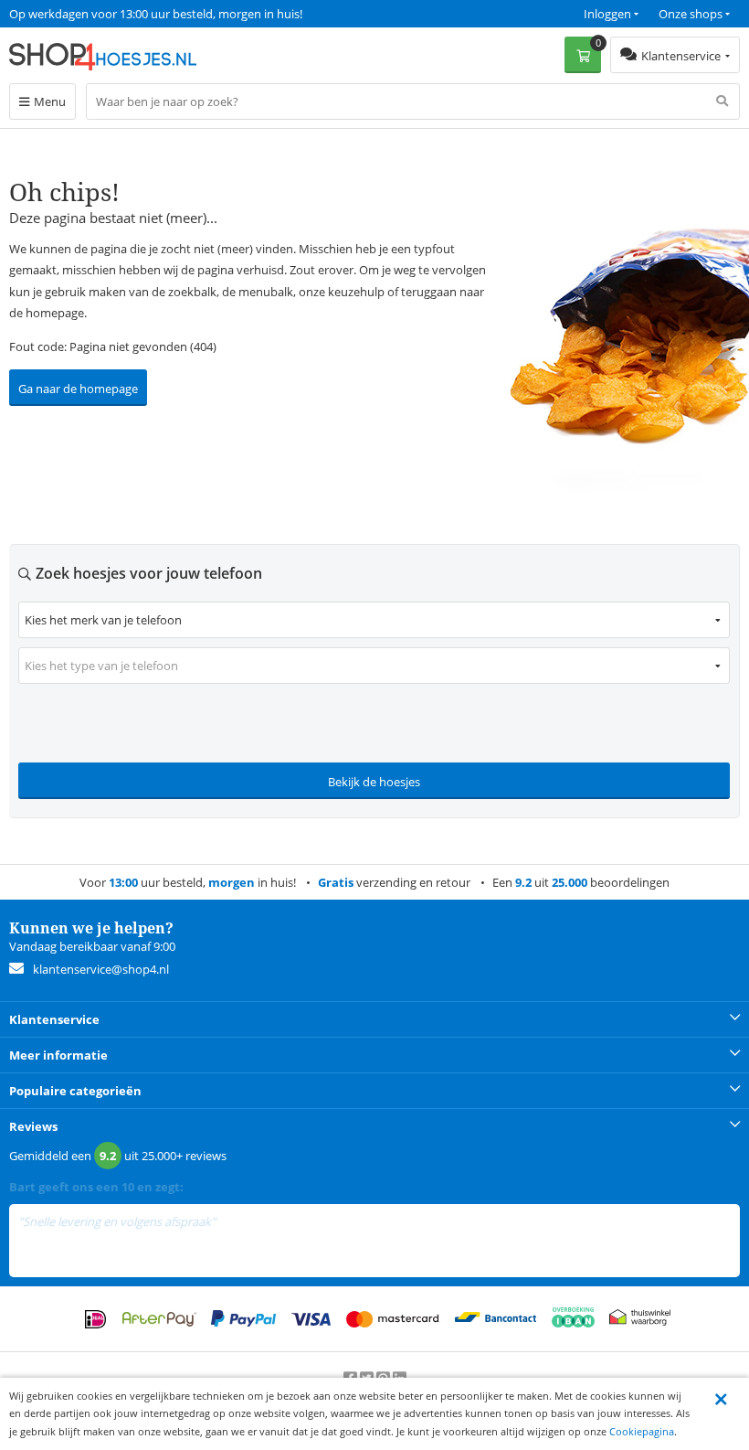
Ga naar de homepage (78, 388)
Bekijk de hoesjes (374, 781)
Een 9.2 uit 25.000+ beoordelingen (100, 13)
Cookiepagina (641, 1431)
